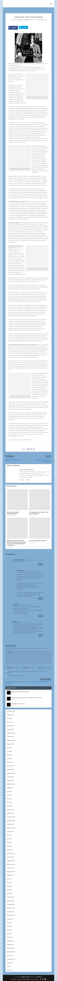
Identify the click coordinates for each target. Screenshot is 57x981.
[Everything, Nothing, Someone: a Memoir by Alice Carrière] (9, 699)
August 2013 (10, 875)
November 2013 (11, 864)
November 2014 (11, 820)
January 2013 (10, 900)
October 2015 (10, 780)
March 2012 (10, 937)
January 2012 (10, 944)
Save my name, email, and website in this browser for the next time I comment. (26, 672)
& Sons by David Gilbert (37, 541)
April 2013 (9, 890)
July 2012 (9, 922)
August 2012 (10, 919)
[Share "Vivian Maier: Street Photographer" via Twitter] (30, 449)
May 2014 (9, 842)
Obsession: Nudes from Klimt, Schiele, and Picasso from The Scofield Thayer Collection (16, 543)
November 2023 (11, 711)
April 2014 (9, 846)
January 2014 (10, 857)
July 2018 (9, 747)
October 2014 (10, 824)
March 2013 (10, 893)
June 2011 (9, 970)
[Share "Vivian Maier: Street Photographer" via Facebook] (27, 449)
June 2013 (9, 882)
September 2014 (11, 828)
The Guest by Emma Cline (18, 703)
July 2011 (9, 966)
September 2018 (11, 740)
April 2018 (9, 758)
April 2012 (9, 933)
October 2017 (10, 777)
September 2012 (11, 915)
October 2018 (10, 736)
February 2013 (10, 897)
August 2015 (10, 787)
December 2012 (11, 904)
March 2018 (10, 762)
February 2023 (10, 725)
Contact (13, 979)
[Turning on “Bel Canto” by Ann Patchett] (39, 499)
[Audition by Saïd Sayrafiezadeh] (17, 499)
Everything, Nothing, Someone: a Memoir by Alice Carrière (26, 697)
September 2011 (11, 959)
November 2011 (11, 951)
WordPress (39, 977)
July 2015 (9, 791)
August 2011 (10, 962)
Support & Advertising (23, 979)
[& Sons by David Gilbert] (39, 528)
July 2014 (9, 835)
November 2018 (11, 733)
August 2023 (10, 714)
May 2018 (9, 755)
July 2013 (9, 879)
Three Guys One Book (23, 20)
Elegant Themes (25, 977)
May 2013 (9, 886)
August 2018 (10, 744)
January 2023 (10, 729)
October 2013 (10, 868)
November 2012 (11, 908)
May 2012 (9, 930)
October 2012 (10, 911)
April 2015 (9, 802)
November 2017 (11, 773)
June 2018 (9, 751)
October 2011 (10, 955)
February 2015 (10, 809)
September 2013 (11, 871)
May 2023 (9, 718)
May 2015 (9, 798)
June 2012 (9, 926)
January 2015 (10, 813)
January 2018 (10, 769)
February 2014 (10, 853)
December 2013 (11, 860)
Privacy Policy (34, 979)
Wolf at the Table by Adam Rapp (19, 691)
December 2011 (11, 948)
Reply (41, 564)
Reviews (41, 20)
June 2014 (9, 838)
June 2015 (9, 795)
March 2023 (10, 722)
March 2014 (10, 849)
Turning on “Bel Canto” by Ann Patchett (38, 513)
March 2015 (10, 806)
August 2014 (10, 831)
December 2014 (11, 817)
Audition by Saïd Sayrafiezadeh (13, 513)
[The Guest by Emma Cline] (9, 705)
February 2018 (10, 766)
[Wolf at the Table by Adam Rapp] (9, 693)
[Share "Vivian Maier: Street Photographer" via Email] (33, 449)
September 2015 (11, 784)
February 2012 (10, 941)
